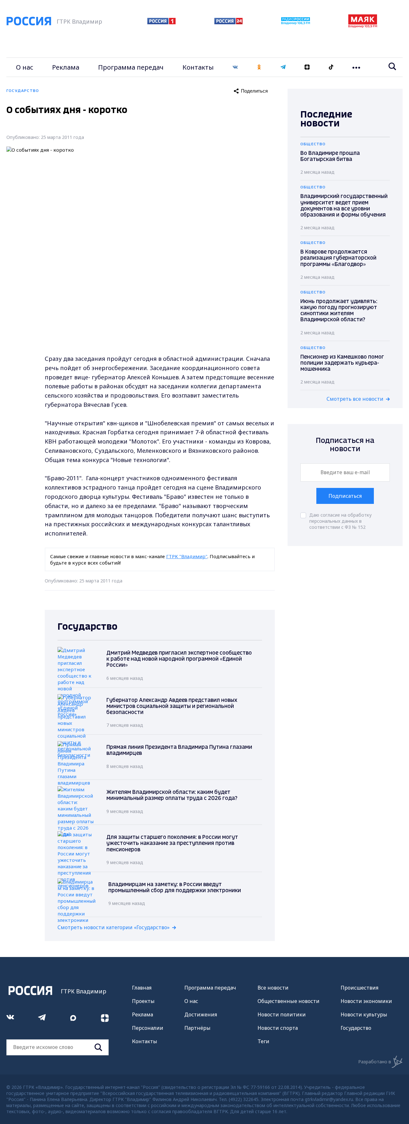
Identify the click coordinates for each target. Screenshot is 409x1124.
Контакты (198, 67)
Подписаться (345, 495)
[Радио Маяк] (362, 26)
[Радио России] (295, 22)
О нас (24, 67)
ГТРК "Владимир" (186, 556)
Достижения (200, 1014)
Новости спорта (278, 1027)
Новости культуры (364, 1014)
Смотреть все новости (355, 398)
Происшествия (359, 987)
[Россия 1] (161, 22)
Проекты (143, 1001)
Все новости (273, 987)
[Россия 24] (228, 22)
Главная (141, 987)
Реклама (65, 67)
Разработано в (374, 1062)
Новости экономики (366, 1001)
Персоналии (147, 1027)
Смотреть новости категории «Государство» (114, 927)
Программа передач (131, 67)
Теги (263, 1041)
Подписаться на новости (345, 444)
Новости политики (282, 1014)
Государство (356, 1027)
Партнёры (197, 1027)
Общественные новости (289, 1001)
